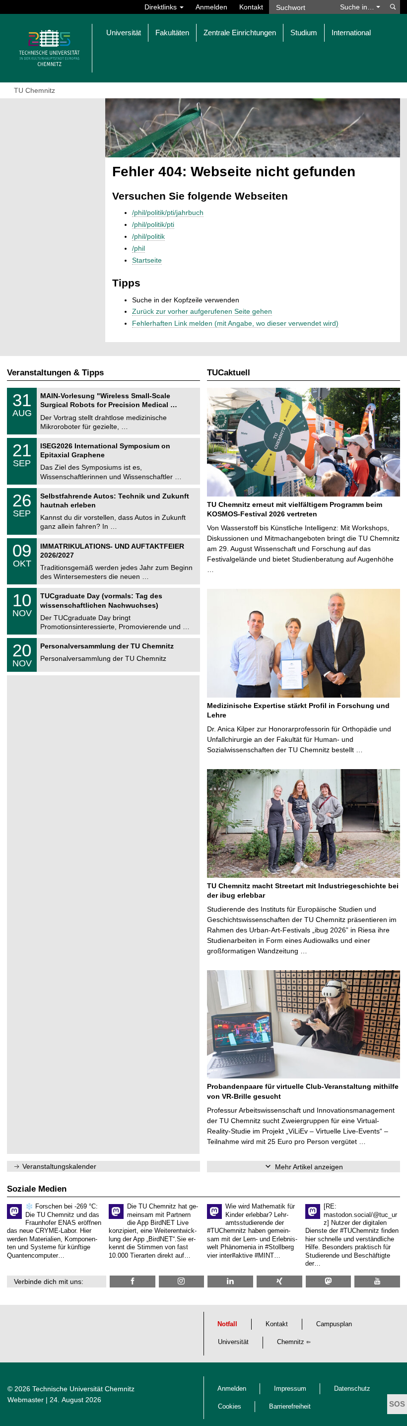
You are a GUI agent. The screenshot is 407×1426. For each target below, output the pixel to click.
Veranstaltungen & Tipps (55, 372)
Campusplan (334, 1324)
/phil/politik (148, 236)
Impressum (290, 1388)
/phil (138, 248)
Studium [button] (303, 32)
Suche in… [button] (358, 7)
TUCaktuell (228, 372)
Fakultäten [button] (172, 32)
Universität (233, 1342)
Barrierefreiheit (290, 1406)
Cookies (229, 1406)
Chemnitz (290, 1342)
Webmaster (25, 1400)
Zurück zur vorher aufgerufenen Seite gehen (202, 311)
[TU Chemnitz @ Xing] (279, 1281)
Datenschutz (352, 1388)
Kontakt (251, 7)
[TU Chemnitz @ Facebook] (132, 1281)
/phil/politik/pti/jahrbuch (168, 212)
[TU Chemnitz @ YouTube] (377, 1281)
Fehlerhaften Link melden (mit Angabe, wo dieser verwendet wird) (235, 323)
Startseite (147, 260)
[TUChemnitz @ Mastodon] (328, 1281)
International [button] (351, 32)
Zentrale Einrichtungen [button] (240, 32)
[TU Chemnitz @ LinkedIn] (230, 1281)
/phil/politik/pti (153, 224)
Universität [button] (123, 32)
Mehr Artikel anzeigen (309, 1167)
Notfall (227, 1324)
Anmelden (211, 7)
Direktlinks (161, 7)
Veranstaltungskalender (59, 1166)
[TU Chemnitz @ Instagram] (181, 1281)
